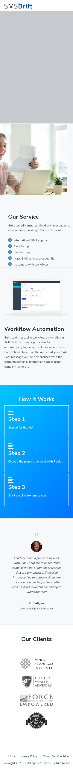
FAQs (11, 756)
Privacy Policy (29, 756)
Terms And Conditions (56, 756)
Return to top (61, 763)
